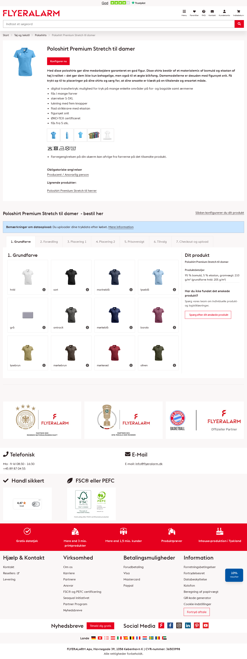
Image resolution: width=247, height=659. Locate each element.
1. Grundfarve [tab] (21, 241)
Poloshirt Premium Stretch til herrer (72, 191)
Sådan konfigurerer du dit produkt (219, 213)
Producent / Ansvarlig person (68, 174)
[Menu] (39, 501)
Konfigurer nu (58, 61)
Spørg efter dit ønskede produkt (208, 314)
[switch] (36, 504)
